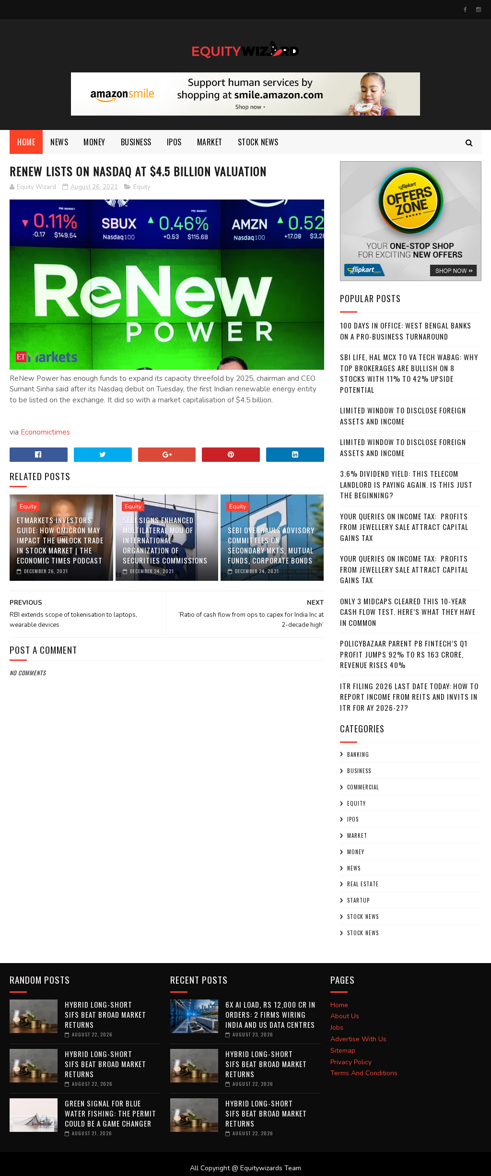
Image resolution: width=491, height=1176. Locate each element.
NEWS (59, 142)
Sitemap (342, 1050)
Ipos (174, 142)
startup (358, 900)
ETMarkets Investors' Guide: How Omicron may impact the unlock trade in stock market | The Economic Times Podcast (60, 540)
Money (94, 142)
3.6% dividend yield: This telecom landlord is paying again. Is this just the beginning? (406, 484)
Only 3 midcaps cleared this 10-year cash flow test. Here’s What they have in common (408, 612)
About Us (344, 1016)
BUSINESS (136, 142)
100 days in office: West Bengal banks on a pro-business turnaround (405, 330)
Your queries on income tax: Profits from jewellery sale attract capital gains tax (404, 527)
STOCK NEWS (363, 933)
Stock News (258, 142)
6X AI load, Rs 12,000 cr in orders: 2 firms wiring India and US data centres (270, 1014)
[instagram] (478, 9)
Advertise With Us (358, 1039)
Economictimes (45, 432)
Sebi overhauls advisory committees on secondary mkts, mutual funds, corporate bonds (271, 545)
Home (26, 142)
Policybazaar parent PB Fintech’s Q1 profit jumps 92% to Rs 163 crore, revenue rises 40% (404, 654)
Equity (142, 187)
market (209, 142)
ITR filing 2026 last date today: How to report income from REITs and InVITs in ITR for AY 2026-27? (409, 697)
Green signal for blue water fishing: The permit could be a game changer (110, 1113)
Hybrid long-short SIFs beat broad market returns (105, 1014)
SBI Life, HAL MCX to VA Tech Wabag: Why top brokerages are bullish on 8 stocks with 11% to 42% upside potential (409, 373)
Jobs (336, 1027)
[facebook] (465, 9)
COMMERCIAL (363, 787)
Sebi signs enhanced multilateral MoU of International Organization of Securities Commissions (165, 540)
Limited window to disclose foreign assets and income (403, 415)
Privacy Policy (351, 1062)
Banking (358, 754)
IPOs (353, 819)
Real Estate (363, 884)
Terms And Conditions (363, 1073)
